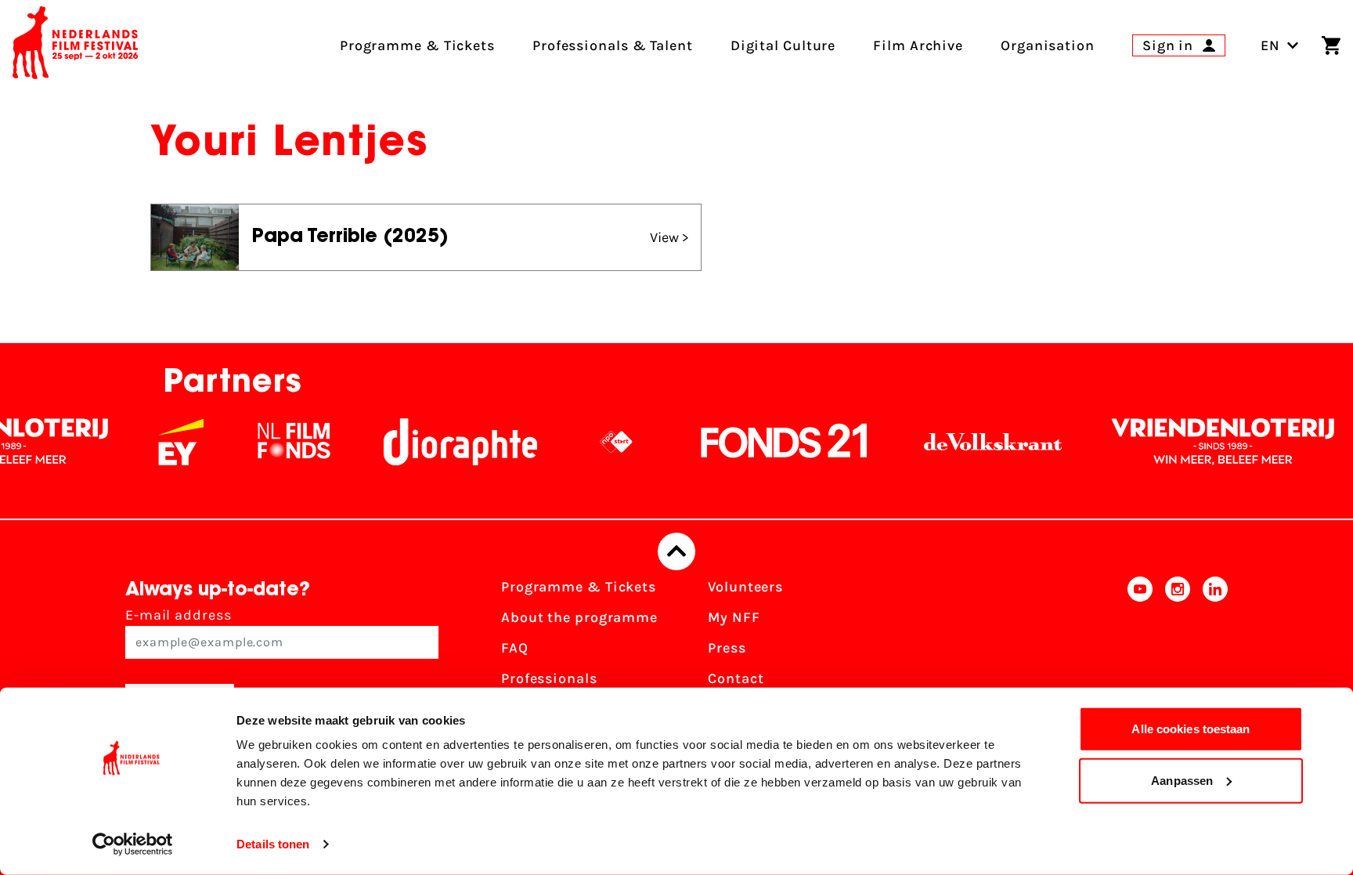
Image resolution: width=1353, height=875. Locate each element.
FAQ (515, 647)
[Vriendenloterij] (1203, 441)
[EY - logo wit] (161, 441)
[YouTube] (1140, 653)
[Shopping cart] (1331, 45)
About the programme (579, 617)
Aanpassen (1182, 779)
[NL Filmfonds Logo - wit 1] (274, 441)
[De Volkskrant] (973, 441)
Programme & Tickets (578, 586)
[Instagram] (1177, 653)
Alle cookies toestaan (1190, 729)
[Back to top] (676, 551)
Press (727, 647)
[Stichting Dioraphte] (441, 441)
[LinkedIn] (1215, 653)
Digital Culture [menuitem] (783, 45)
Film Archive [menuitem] (918, 45)
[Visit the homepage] (75, 45)
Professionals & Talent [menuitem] (612, 45)
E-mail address (178, 615)
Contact (735, 678)
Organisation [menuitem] (1048, 45)
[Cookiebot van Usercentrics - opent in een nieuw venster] (132, 844)
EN (1270, 45)
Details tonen (272, 844)
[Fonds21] (765, 441)
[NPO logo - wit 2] (597, 441)
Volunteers (745, 586)
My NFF (733, 617)
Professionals (549, 678)
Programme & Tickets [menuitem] (417, 45)
